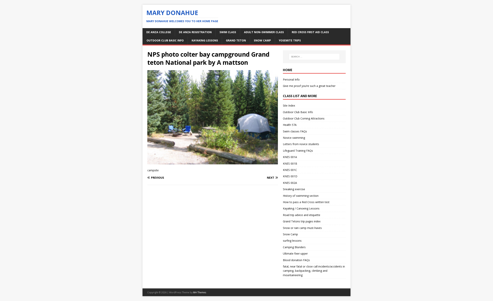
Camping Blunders (294, 247)
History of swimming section (301, 196)
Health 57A (290, 125)
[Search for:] (314, 56)
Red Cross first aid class (310, 32)
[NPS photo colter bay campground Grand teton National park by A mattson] (212, 162)
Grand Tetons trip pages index (301, 221)
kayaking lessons (205, 40)
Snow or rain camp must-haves (302, 228)
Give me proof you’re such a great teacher (309, 86)
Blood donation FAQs (296, 260)
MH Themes (199, 292)
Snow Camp (290, 234)
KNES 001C (290, 170)
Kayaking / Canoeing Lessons (301, 208)
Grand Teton (236, 40)
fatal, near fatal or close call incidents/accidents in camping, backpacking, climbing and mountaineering (314, 271)
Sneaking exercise (294, 189)
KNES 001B (290, 163)
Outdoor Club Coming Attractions (303, 118)
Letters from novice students (301, 144)
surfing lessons (292, 240)
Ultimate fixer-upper (295, 253)
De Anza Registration (195, 32)
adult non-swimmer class (264, 32)
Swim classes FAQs (295, 131)
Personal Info (291, 79)
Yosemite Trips (290, 40)
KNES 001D (290, 176)
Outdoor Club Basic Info (165, 40)
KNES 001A (290, 157)
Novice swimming (294, 138)
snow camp (262, 40)
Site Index (289, 105)
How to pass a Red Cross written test (306, 202)
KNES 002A (290, 183)
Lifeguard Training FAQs (298, 150)
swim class (228, 32)
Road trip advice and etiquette (301, 215)
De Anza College (158, 32)
